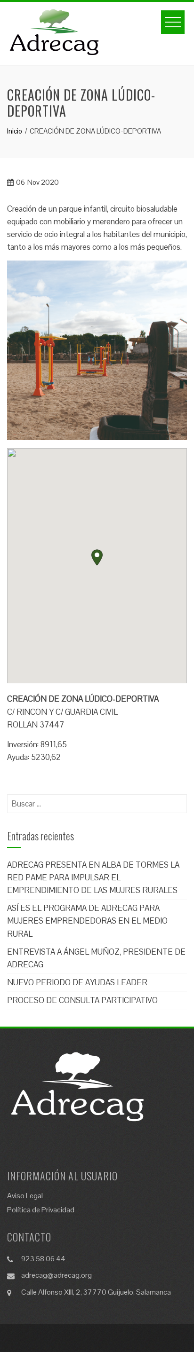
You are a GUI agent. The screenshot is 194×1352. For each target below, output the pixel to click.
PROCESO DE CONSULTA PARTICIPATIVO (82, 1000)
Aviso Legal (25, 1196)
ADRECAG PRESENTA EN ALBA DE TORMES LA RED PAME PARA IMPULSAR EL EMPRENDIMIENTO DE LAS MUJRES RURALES (93, 877)
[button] (97, 557)
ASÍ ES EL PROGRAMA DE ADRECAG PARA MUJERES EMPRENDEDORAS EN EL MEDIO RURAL (87, 921)
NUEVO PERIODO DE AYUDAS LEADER (77, 982)
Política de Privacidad (40, 1210)
